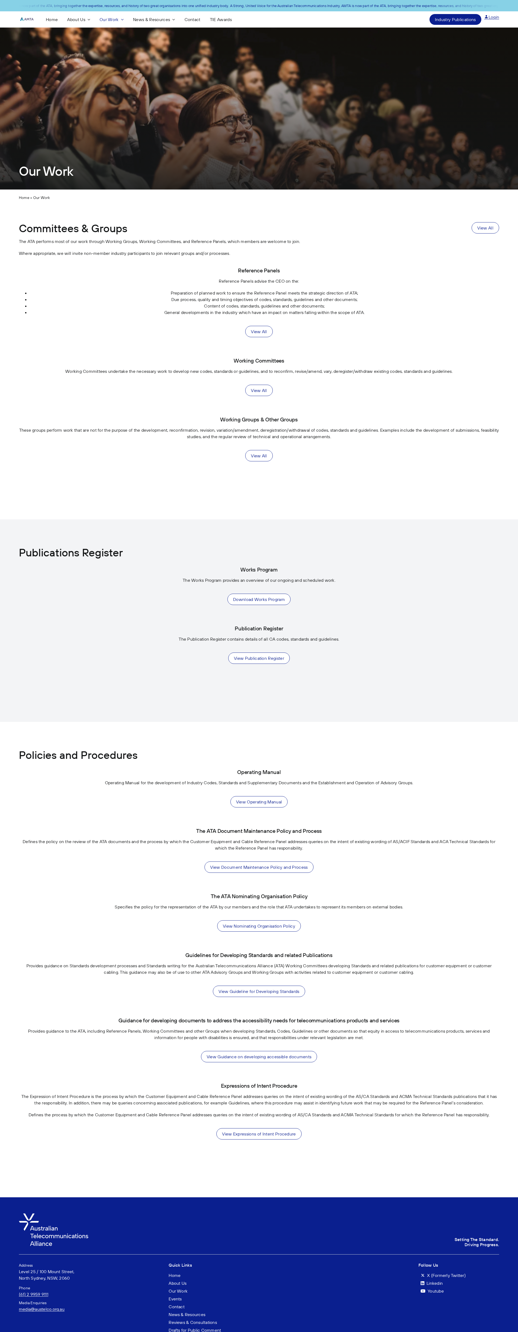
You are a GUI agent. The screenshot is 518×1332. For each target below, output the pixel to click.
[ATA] (53, 1215)
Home (24, 197)
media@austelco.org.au (41, 1309)
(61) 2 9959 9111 (33, 1294)
